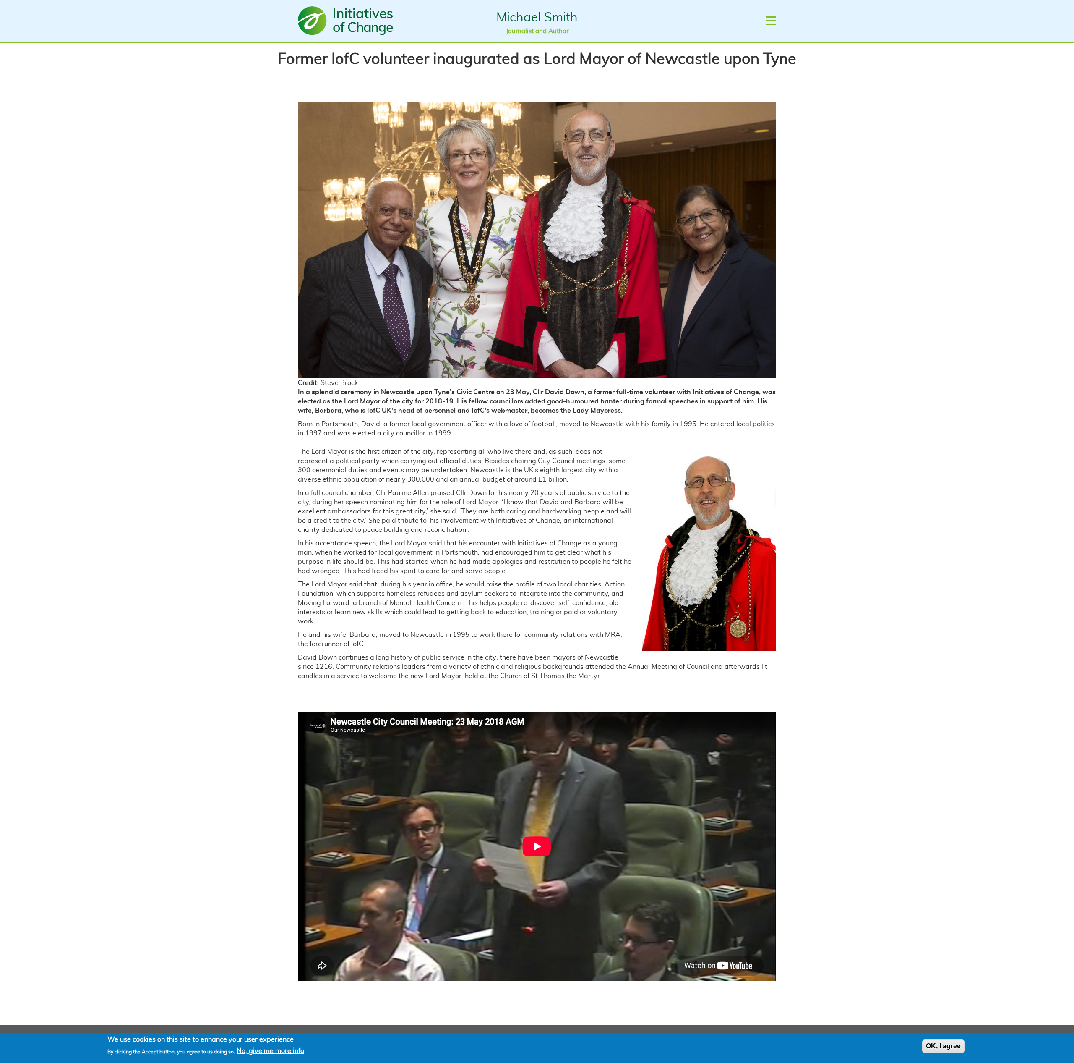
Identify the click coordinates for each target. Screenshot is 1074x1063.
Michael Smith (537, 17)
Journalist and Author (537, 31)
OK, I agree (943, 1046)
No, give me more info (270, 1051)
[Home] (347, 21)
